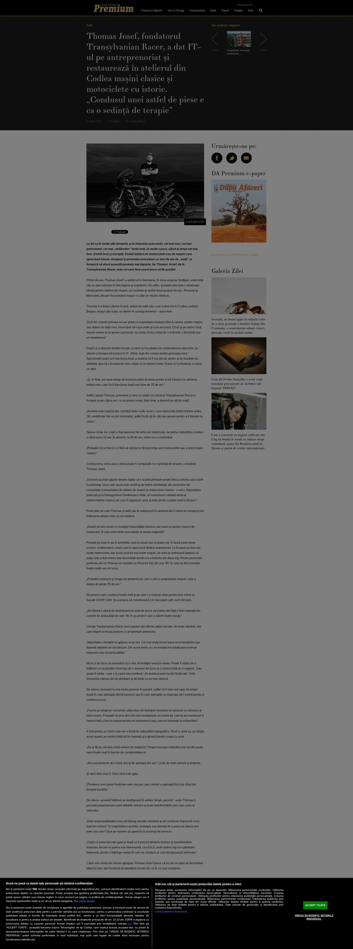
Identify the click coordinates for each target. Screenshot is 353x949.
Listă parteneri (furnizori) (171, 911)
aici (130, 923)
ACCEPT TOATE (315, 905)
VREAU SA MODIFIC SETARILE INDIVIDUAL (314, 917)
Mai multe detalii (84, 900)
